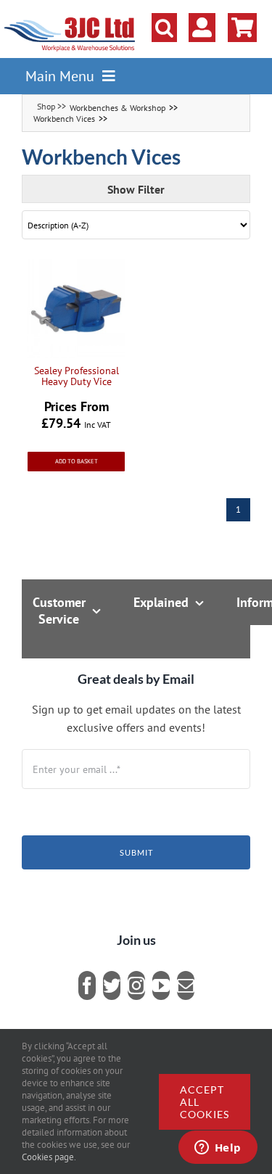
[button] (164, 27)
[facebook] (87, 985)
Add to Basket (76, 461)
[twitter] (111, 985)
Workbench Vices (64, 118)
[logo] (70, 18)
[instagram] (136, 985)
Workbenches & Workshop (117, 107)
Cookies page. (49, 1157)
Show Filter (136, 189)
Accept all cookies (204, 1101)
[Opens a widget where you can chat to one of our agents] (217, 1148)
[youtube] (161, 985)
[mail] (185, 985)
